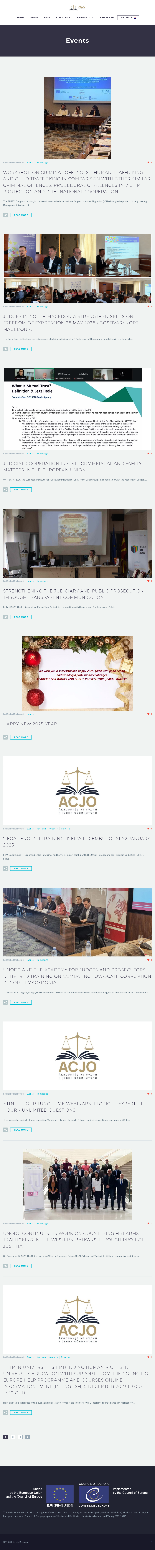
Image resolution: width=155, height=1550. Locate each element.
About (34, 17)
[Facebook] (151, 1542)
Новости (53, 828)
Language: (127, 17)
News (47, 17)
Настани (41, 828)
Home (20, 17)
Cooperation (84, 17)
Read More (21, 215)
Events (30, 162)
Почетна (65, 828)
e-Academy (63, 17)
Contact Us (106, 17)
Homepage (42, 162)
